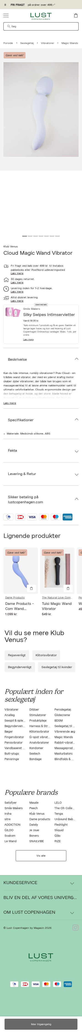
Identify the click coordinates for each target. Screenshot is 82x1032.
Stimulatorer (37, 715)
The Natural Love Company (57, 597)
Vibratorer (11, 709)
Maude (33, 802)
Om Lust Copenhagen (29, 912)
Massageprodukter (67, 748)
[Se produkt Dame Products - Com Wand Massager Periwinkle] (20, 571)
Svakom (10, 835)
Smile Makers (14, 808)
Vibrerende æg (64, 731)
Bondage (35, 759)
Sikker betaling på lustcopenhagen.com (25, 499)
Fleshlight (61, 824)
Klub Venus (10, 246)
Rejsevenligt (17, 655)
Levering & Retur (22, 474)
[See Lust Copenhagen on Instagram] (75, 927)
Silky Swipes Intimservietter (49, 315)
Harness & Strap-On (43, 726)
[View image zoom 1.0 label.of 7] (41, 109)
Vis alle (41, 855)
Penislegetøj (62, 709)
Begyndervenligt (20, 667)
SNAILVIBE (36, 841)
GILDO (9, 830)
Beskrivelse (17, 359)
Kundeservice (20, 882)
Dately (33, 824)
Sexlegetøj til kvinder (56, 667)
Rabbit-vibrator (65, 742)
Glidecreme (62, 715)
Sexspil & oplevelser (18, 720)
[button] (50, 339)
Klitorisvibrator (46, 655)
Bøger (9, 731)
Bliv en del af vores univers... (40, 897)
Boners (34, 835)
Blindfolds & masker (67, 759)
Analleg (10, 715)
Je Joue (34, 830)
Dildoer (34, 709)
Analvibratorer (39, 742)
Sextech (34, 753)
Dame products (39, 819)
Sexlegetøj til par (65, 726)
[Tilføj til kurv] (31, 588)
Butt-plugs (12, 753)
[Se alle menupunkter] (5, 15)
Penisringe (12, 759)
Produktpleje (37, 720)
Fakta (12, 450)
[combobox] (41, 26)
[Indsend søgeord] (9, 26)
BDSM (58, 720)
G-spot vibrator (40, 737)
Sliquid (59, 830)
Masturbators (63, 753)
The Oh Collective (66, 808)
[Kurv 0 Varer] (76, 15)
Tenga (58, 813)
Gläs (57, 835)
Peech (33, 808)
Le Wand (11, 841)
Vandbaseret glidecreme (21, 748)
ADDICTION (12, 824)
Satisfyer (11, 802)
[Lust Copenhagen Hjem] (41, 16)
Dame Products (15, 597)
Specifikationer (20, 420)
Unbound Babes (65, 819)
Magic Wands (63, 737)
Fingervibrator (14, 737)
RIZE (57, 841)
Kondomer (36, 748)
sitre (7, 819)
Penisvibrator (14, 742)
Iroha (8, 813)
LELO (58, 802)
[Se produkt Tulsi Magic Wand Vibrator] (57, 571)
